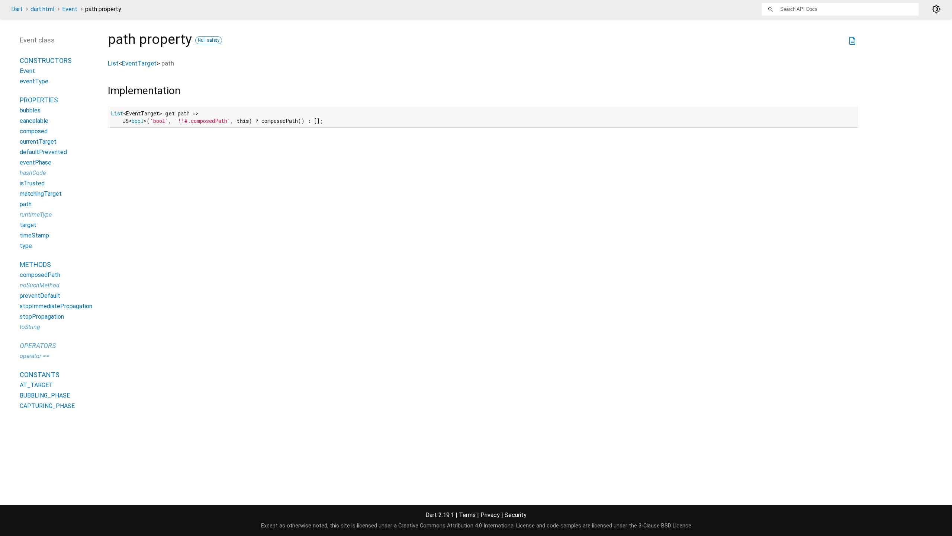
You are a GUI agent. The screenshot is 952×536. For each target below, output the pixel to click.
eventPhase (35, 162)
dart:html (42, 9)
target (28, 225)
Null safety (208, 40)
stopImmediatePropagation (56, 306)
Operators (38, 346)
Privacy (490, 515)
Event (69, 9)
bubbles (30, 110)
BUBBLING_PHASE (45, 395)
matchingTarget (41, 193)
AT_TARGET (36, 385)
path (26, 204)
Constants (40, 375)
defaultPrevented (43, 152)
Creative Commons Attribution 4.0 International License (466, 526)
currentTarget (38, 141)
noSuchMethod (40, 285)
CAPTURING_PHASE (47, 405)
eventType (34, 81)
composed (34, 131)
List (113, 63)
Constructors (46, 60)
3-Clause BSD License (665, 526)
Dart (17, 9)
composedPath (40, 274)
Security (516, 515)
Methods (35, 264)
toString (30, 327)
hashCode (33, 172)
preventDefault (40, 295)
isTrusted (32, 183)
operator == (34, 356)
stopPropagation (42, 316)
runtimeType (36, 214)
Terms (467, 515)
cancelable (34, 120)
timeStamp (34, 235)
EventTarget (139, 63)
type (26, 245)
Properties (39, 100)
